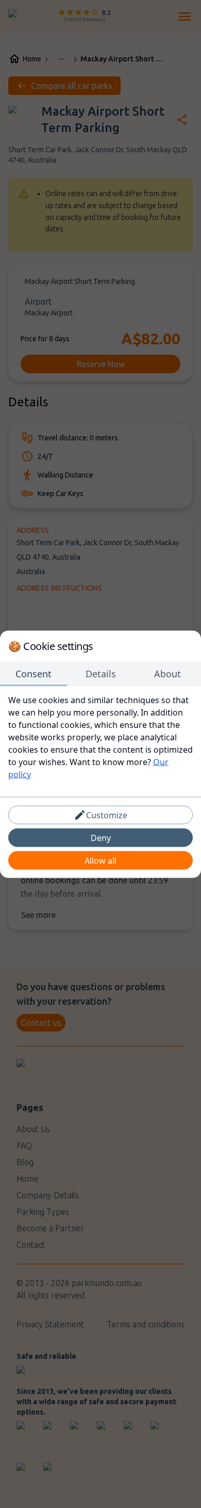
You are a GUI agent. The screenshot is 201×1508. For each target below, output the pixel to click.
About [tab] (167, 673)
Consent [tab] (33, 673)
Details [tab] (101, 673)
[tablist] (100, 673)
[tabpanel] (100, 736)
